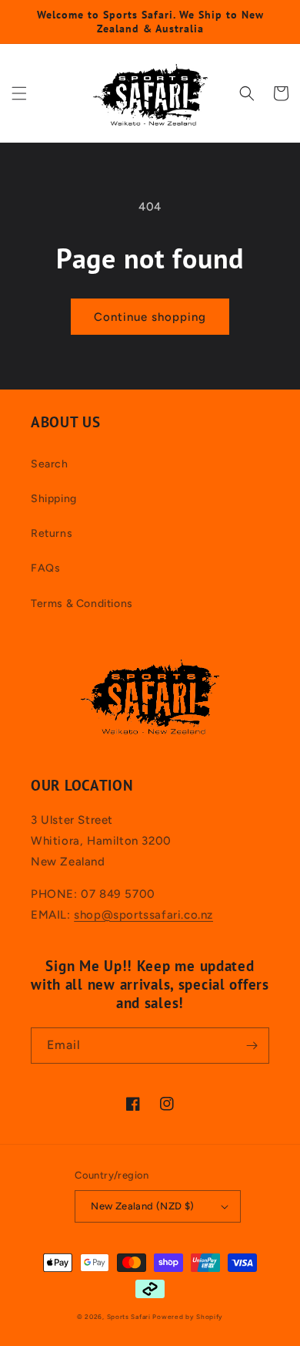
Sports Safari (129, 1317)
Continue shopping (150, 317)
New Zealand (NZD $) (143, 1206)
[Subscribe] (251, 1045)
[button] (19, 93)
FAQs (45, 568)
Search (49, 464)
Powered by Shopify (187, 1317)
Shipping (54, 498)
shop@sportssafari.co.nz (143, 915)
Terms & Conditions (82, 603)
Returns (51, 533)
